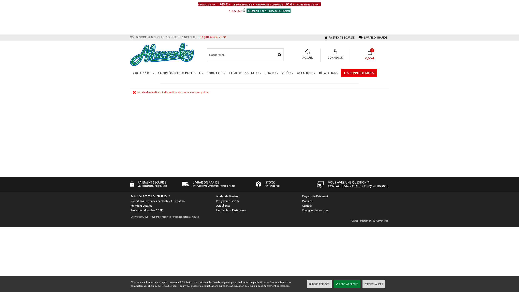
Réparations (328, 73)
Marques (307, 201)
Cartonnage (142, 73)
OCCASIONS (305, 73)
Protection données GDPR (147, 210)
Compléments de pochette (179, 73)
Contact (307, 205)
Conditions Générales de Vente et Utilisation (158, 201)
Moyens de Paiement (315, 196)
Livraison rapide (375, 37)
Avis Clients (223, 205)
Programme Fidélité (228, 201)
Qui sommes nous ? (150, 196)
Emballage (215, 73)
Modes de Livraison (227, 196)
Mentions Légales (141, 205)
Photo (270, 73)
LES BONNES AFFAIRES (359, 73)
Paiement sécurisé (341, 37)
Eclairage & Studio (244, 73)
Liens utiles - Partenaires (231, 210)
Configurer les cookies (315, 210)
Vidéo (286, 73)
